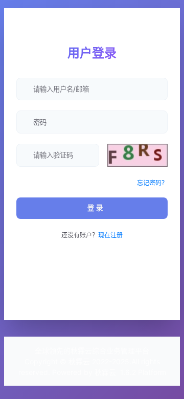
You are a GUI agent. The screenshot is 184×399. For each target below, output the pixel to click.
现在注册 (110, 235)
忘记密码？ (152, 183)
